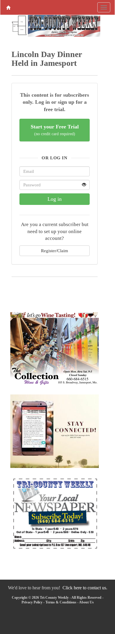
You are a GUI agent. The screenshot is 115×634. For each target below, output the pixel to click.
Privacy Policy (32, 602)
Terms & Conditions (60, 602)
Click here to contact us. (85, 587)
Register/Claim (54, 250)
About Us (86, 602)
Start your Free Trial (55, 130)
